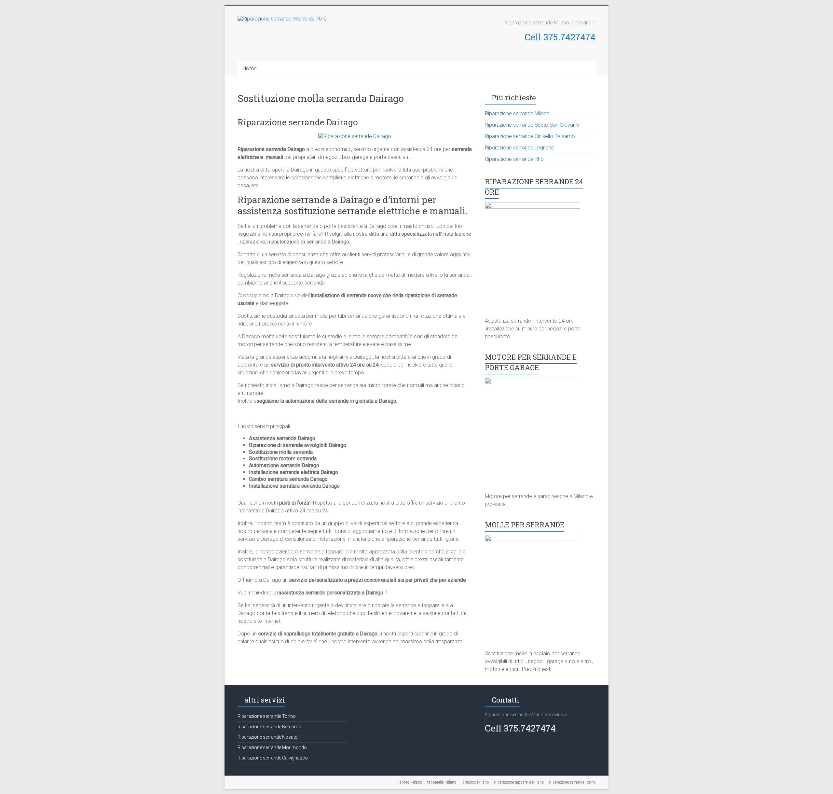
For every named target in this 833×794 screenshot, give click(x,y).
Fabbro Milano (409, 782)
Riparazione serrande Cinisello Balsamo (530, 136)
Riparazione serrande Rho (514, 159)
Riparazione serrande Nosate (267, 737)
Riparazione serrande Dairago (298, 122)
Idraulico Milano (475, 782)
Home (250, 68)
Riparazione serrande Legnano (519, 148)
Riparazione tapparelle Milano (519, 782)
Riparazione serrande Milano (517, 113)
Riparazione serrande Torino (267, 716)
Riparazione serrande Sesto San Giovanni (532, 125)
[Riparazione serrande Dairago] (354, 136)
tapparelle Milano (441, 782)
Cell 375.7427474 (560, 37)
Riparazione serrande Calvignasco (273, 757)
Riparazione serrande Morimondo (272, 747)
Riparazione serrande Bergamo (269, 726)
